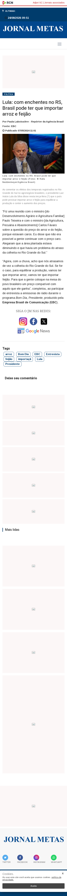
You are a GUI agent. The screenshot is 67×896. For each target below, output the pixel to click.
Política (8, 94)
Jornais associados (54, 2)
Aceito (33, 886)
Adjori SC (37, 2)
